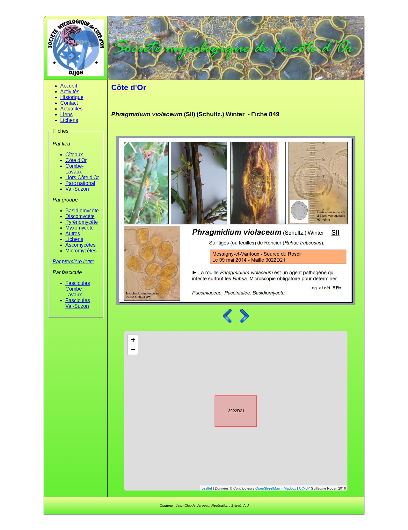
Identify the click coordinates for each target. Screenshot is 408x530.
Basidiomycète (82, 210)
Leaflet (206, 488)
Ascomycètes (80, 245)
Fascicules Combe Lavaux (77, 288)
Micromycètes (81, 250)
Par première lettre (73, 261)
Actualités (71, 108)
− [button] (133, 350)
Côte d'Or (76, 160)
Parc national (80, 183)
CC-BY (304, 488)
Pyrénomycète (81, 222)
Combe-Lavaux (74, 168)
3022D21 (230, 410)
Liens (66, 114)
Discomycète (80, 216)
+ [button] (133, 340)
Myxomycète (79, 227)
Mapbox (290, 488)
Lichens (69, 120)
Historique (72, 97)
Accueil (68, 85)
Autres (72, 233)
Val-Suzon (77, 189)
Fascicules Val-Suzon (77, 303)
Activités (69, 91)
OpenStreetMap (267, 488)
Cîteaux (74, 154)
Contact (69, 103)
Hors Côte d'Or (82, 177)
